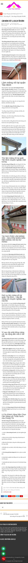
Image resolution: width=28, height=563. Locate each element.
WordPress (11, 557)
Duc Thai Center (6, 23)
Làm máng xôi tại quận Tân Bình (9, 28)
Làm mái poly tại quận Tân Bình (10, 513)
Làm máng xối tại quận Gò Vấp (17, 516)
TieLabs (22, 557)
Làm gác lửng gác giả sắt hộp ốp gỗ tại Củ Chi (13, 13)
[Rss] (14, 559)
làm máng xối (7, 16)
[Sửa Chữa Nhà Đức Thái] (14, 5)
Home (1, 16)
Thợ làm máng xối (6, 186)
